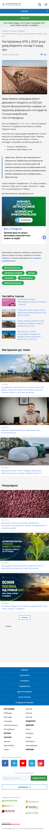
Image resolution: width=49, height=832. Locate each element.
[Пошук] (39, 4)
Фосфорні (29, 733)
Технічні (29, 713)
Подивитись (24, 686)
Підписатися (38, 778)
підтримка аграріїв (13, 273)
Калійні (28, 737)
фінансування (26, 278)
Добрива (30, 725)
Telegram (6, 258)
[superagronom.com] (11, 4)
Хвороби (30, 749)
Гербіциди (8, 713)
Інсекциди (8, 721)
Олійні (6, 749)
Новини (13, 31)
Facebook (36, 255)
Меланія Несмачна (12, 283)
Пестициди (9, 709)
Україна (21, 31)
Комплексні (30, 741)
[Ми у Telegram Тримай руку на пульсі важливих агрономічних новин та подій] (24, 243)
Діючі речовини (24, 692)
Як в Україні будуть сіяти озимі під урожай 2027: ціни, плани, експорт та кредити (24, 24)
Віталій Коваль (24, 123)
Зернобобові (9, 745)
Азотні (28, 729)
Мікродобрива (31, 745)
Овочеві (29, 717)
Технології (24, 675)
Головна (5, 31)
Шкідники (31, 721)
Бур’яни (7, 733)
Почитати (24, 681)
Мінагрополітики (12, 268)
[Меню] (46, 4)
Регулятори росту (11, 725)
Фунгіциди (8, 717)
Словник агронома (24, 702)
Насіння (7, 737)
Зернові (7, 741)
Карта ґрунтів (24, 697)
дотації (31, 273)
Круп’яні (29, 709)
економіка (9, 278)
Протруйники (9, 729)
